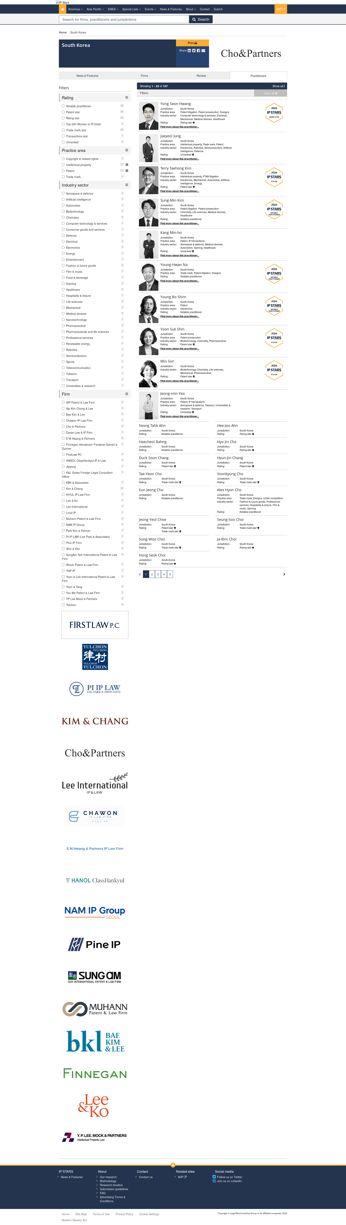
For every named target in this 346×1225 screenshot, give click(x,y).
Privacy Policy (124, 1214)
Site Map (81, 1214)
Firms (144, 76)
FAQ (103, 1193)
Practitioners (258, 76)
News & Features (171, 9)
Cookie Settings (149, 1214)
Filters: (144, 93)
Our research (108, 1177)
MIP (279, 9)
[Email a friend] (203, 50)
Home (63, 32)
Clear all (269, 93)
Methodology (108, 1181)
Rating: (164, 122)
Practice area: (167, 112)
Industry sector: (168, 115)
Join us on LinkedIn (229, 1181)
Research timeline (111, 1185)
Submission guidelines (114, 1189)
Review (201, 76)
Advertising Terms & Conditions (112, 1199)
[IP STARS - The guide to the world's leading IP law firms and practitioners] (62, 2)
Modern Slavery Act (74, 1220)
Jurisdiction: (166, 108)
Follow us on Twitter (229, 1177)
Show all (278, 86)
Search (202, 19)
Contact (205, 9)
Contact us (146, 1177)
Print (191, 43)
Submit (218, 9)
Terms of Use (101, 1214)
